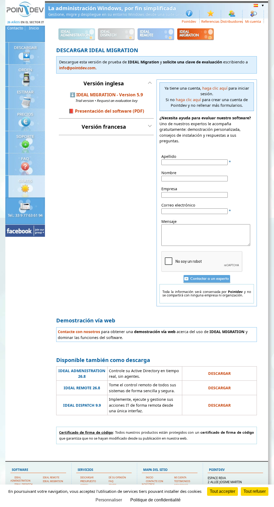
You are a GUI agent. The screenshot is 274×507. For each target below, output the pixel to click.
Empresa (169, 188)
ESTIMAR (25, 91)
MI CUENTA (180, 477)
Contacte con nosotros (79, 331)
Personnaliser (109, 500)
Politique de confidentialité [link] (155, 500)
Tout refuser (254, 491)
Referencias (210, 21)
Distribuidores (232, 21)
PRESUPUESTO (88, 481)
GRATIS (25, 180)
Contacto (15, 28)
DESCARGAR (25, 47)
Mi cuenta (253, 21)
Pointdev (189, 21)
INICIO (149, 477)
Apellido (168, 156)
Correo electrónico (178, 205)
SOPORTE (25, 136)
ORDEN (25, 69)
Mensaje (169, 221)
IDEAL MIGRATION (53, 481)
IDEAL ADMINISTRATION (20, 479)
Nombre (168, 172)
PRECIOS (25, 114)
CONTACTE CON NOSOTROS (152, 483)
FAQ (25, 158)
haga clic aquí (214, 88)
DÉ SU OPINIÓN (117, 477)
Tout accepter (222, 491)
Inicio (34, 28)
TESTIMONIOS (182, 481)
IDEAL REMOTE (51, 477)
